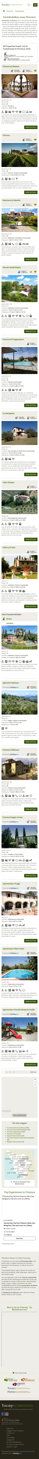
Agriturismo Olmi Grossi (13, 948)
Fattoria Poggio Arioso (12, 817)
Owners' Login (11, 1447)
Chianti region (15, 1270)
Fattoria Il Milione (10, 750)
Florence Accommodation (16, 1128)
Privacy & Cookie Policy (15, 1444)
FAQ (8, 1435)
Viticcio (6, 135)
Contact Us (10, 1433)
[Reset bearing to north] (35, 1085)
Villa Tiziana (8, 482)
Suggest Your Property (14, 1431)
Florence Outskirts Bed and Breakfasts (20, 1138)
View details (30, 127)
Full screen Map (19, 1115)
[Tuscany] (4, 11)
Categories (10, 1440)
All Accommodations (14, 1442)
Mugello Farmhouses (14, 1142)
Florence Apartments (14, 1132)
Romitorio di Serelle (11, 200)
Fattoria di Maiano (10, 66)
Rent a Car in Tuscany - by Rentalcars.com (19, 1308)
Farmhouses (19, 11)
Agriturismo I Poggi (11, 883)
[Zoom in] (35, 1079)
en (28, 5)
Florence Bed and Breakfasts (17, 1130)
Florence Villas (12, 1134)
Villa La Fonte (8, 547)
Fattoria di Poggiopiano (13, 339)
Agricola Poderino (10, 683)
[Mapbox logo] (6, 1111)
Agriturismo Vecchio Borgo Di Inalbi (18, 1009)
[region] (20, 1095)
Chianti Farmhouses (14, 1136)
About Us (9, 1428)
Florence (10, 11)
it (31, 5)
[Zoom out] (35, 1082)
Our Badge (10, 1437)
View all (33, 1072)
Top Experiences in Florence (19, 1192)
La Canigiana (8, 413)
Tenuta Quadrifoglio (11, 267)
